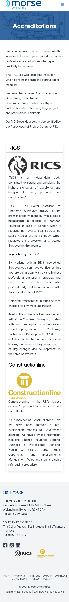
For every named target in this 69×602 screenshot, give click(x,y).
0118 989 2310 (17, 514)
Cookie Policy (47, 577)
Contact (61, 576)
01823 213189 (17, 535)
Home (5, 576)
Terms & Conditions (19, 577)
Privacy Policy (35, 577)
